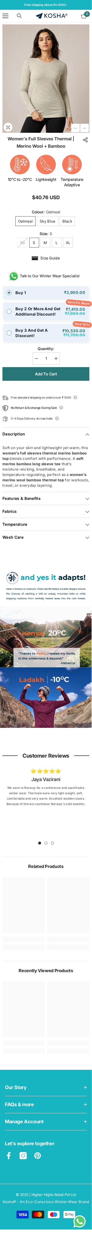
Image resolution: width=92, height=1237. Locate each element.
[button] (75, 128)
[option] (45, 4)
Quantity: (46, 348)
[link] (46, 647)
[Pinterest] (37, 1155)
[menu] (5, 16)
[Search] (19, 16)
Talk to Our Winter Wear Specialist (48, 276)
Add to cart (46, 373)
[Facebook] (8, 1155)
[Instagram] (23, 1155)
